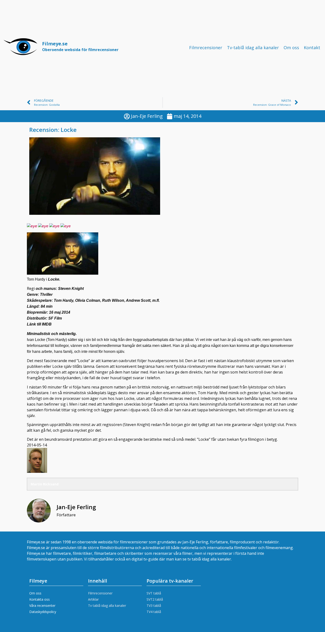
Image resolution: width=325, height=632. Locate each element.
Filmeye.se (80, 46)
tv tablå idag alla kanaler (209, 559)
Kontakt (312, 47)
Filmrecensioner (205, 47)
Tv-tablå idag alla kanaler (253, 47)
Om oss (291, 47)
